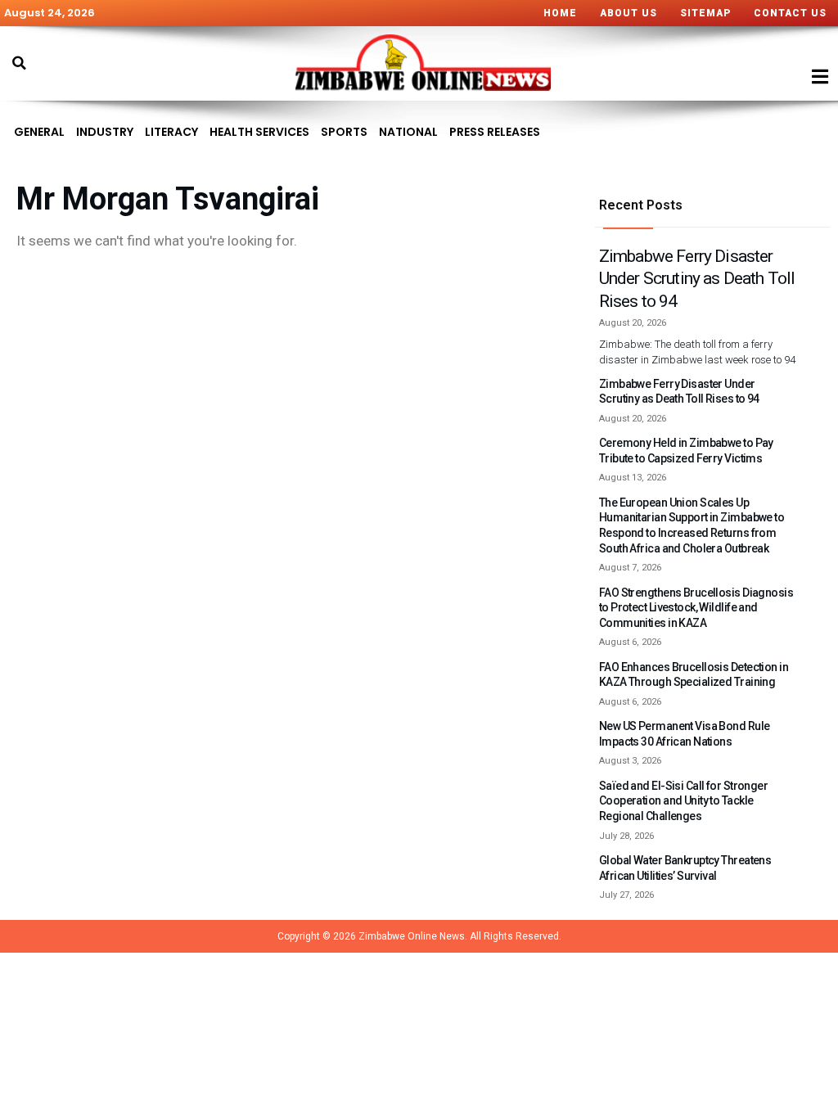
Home (560, 13)
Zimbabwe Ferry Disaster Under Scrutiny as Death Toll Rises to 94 (697, 279)
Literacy (171, 132)
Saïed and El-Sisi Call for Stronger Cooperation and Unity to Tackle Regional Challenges (683, 801)
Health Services (259, 132)
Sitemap (705, 13)
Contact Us (790, 13)
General (39, 132)
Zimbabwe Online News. (412, 936)
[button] (18, 63)
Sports (344, 132)
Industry (104, 132)
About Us (628, 13)
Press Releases (494, 132)
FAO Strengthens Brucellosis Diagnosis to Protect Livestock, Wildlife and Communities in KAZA (696, 607)
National (408, 132)
